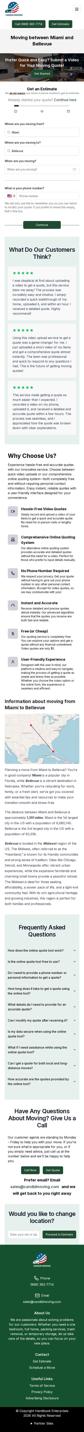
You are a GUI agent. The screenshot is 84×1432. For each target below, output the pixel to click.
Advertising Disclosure (42, 1398)
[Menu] (76, 9)
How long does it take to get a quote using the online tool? (39, 991)
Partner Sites (43, 1423)
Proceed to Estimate (59, 1234)
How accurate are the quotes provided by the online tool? (38, 1081)
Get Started (42, 73)
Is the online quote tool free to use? (34, 962)
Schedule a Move (42, 1368)
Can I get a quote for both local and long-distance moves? (38, 1065)
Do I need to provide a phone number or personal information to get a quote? (37, 975)
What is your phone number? (24, 188)
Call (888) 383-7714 (28, 24)
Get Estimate (60, 24)
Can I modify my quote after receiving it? (38, 1020)
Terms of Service (42, 1386)
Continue (42, 224)
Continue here (65, 100)
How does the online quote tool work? (36, 950)
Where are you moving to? (23, 142)
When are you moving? (20, 161)
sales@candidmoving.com (34, 1186)
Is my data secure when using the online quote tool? (37, 1034)
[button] (23, 111)
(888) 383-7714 (42, 1284)
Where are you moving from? (24, 124)
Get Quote (53, 1170)
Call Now (30, 1170)
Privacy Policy (42, 1392)
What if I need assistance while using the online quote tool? (37, 1049)
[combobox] (44, 132)
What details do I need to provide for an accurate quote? (37, 1007)
